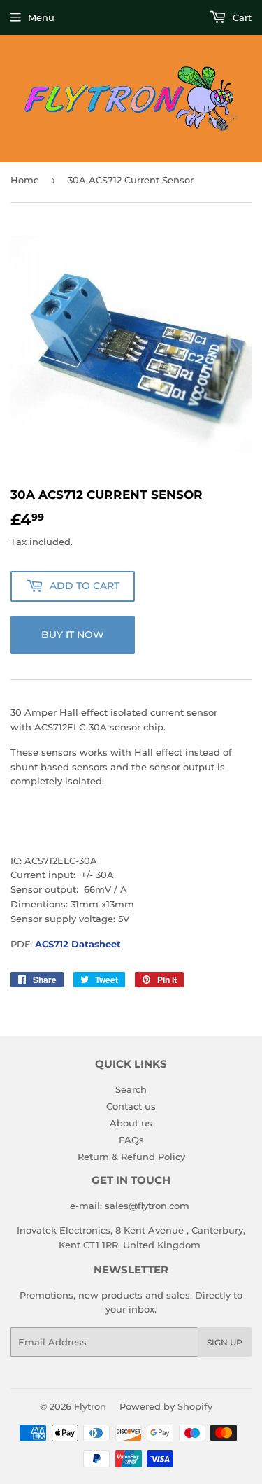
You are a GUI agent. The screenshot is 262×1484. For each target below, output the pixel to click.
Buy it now (72, 634)
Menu (41, 17)
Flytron (90, 1406)
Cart (241, 17)
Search (131, 1089)
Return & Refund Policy (131, 1156)
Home (24, 179)
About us (131, 1123)
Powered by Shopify (165, 1406)
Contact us (131, 1106)
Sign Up (224, 1342)
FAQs (131, 1139)
